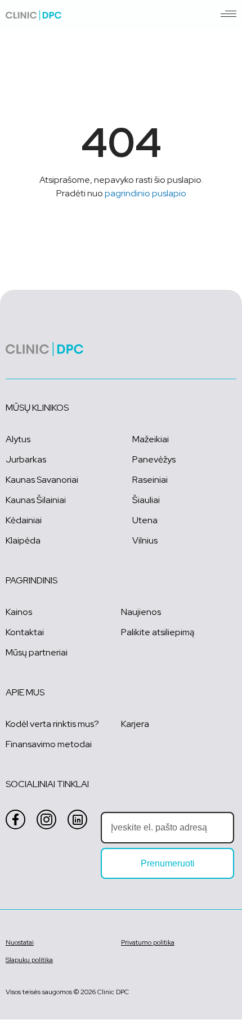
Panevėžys (154, 459)
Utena (145, 520)
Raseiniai (150, 480)
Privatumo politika (147, 942)
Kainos (19, 612)
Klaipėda (23, 540)
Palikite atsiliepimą (157, 632)
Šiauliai (146, 500)
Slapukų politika (29, 959)
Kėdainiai (24, 520)
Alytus (18, 439)
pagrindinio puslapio (145, 193)
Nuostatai (20, 942)
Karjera (135, 724)
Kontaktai (25, 632)
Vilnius (145, 540)
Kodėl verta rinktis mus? (52, 724)
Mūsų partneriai (37, 652)
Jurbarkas (26, 459)
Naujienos (141, 612)
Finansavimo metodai (49, 744)
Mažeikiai (150, 439)
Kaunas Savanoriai (42, 480)
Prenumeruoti (168, 863)
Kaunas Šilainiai (36, 500)
